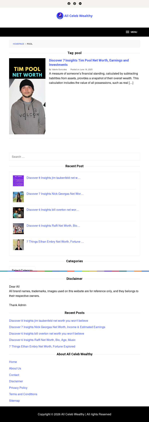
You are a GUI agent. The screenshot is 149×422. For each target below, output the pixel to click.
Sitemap (14, 400)
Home (13, 362)
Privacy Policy (18, 388)
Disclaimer (16, 381)
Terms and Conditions (23, 394)
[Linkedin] (80, 4)
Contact (14, 375)
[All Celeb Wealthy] (74, 15)
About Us (15, 368)
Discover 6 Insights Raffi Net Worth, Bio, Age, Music (42, 340)
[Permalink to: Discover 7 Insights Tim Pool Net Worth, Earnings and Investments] (27, 96)
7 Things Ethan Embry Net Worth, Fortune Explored (42, 346)
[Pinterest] (74, 4)
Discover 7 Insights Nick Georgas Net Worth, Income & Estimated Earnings (57, 327)
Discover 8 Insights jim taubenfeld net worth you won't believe (48, 320)
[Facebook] (69, 4)
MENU (134, 32)
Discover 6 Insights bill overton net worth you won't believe (46, 333)
